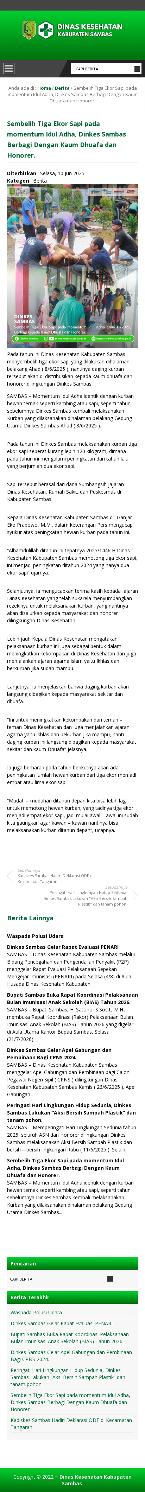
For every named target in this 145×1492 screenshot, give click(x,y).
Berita (62, 88)
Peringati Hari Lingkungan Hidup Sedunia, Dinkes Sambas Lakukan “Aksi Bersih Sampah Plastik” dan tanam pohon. (71, 1112)
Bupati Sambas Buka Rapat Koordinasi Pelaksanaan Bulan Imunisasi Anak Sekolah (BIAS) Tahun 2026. (70, 1338)
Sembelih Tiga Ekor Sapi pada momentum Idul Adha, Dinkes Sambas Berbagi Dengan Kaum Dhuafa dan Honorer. (65, 1168)
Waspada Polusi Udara (35, 936)
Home (44, 88)
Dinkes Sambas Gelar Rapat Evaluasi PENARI (63, 947)
